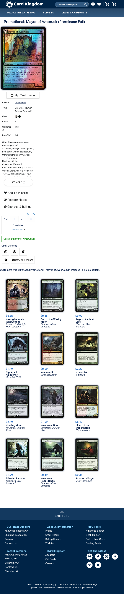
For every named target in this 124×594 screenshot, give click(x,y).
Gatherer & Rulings (20, 207)
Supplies (48, 12)
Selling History (53, 539)
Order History (52, 535)
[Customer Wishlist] (99, 4)
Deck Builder (93, 535)
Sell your (19, 238)
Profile (48, 530)
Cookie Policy (62, 584)
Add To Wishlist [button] (17, 193)
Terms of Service (34, 584)
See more (16, 182)
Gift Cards (50, 559)
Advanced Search (95, 530)
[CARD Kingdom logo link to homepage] (24, 4)
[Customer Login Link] (93, 4)
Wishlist (49, 543)
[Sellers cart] (114, 4)
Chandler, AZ (11, 571)
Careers (49, 563)
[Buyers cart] (107, 4)
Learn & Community (74, 12)
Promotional (20, 102)
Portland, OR (11, 567)
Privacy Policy (49, 584)
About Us (50, 555)
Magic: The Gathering (21, 12)
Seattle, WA (11, 558)
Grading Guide (93, 543)
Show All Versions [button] (23, 260)
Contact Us (11, 543)
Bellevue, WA (12, 562)
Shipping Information (16, 535)
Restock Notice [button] (17, 200)
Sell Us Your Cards (95, 539)
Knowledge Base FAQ (16, 530)
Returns (9, 539)
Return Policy (75, 584)
